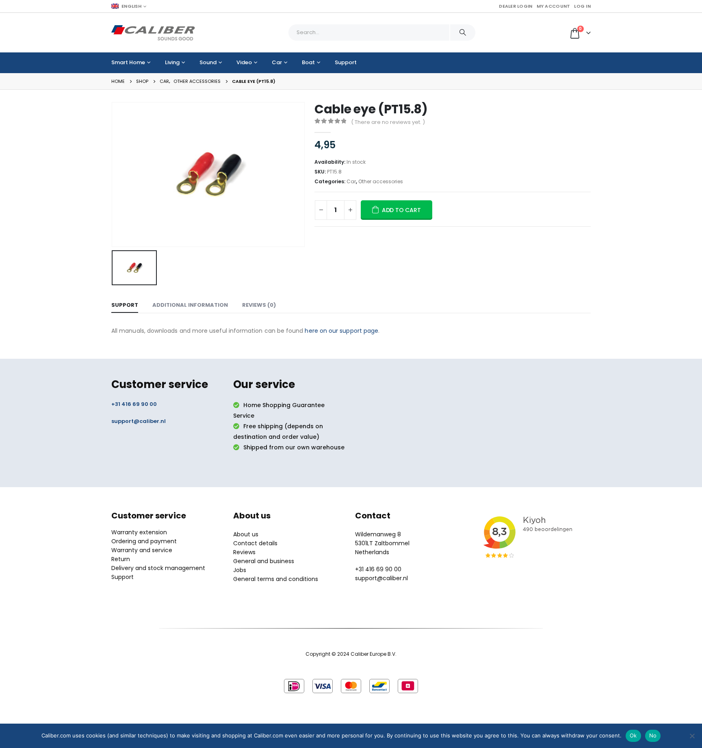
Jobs (239, 570)
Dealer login (515, 6)
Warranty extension (139, 532)
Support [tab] (124, 305)
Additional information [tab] (190, 305)
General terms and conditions (275, 579)
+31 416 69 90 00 (134, 404)
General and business (263, 561)
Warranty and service (141, 550)
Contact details (255, 543)
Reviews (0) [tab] (259, 305)
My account (553, 6)
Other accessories (380, 181)
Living (172, 62)
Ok (633, 735)
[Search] (462, 32)
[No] (692, 736)
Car (277, 62)
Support (346, 62)
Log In (582, 6)
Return (120, 559)
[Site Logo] (153, 32)
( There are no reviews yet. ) (388, 122)
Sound (208, 62)
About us (245, 534)
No (653, 735)
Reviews (244, 552)
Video (244, 62)
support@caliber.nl (138, 421)
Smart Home (128, 62)
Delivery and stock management (158, 568)
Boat (308, 62)
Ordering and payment (144, 541)
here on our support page (341, 331)
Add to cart (401, 210)
